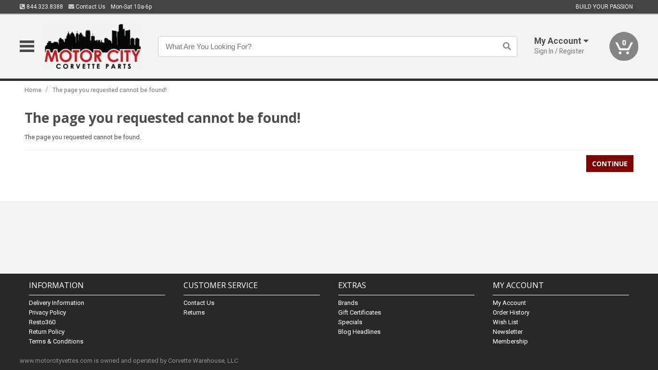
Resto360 (42, 322)
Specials (350, 322)
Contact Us (89, 6)
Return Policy (47, 331)
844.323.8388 (44, 6)
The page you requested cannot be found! (110, 89)
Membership (510, 341)
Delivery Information (56, 302)
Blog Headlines (359, 331)
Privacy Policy (47, 312)
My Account (509, 302)
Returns (194, 312)
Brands (348, 302)
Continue (610, 163)
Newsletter (508, 331)
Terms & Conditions (56, 341)
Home (33, 89)
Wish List (505, 322)
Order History (511, 312)
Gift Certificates (359, 312)
